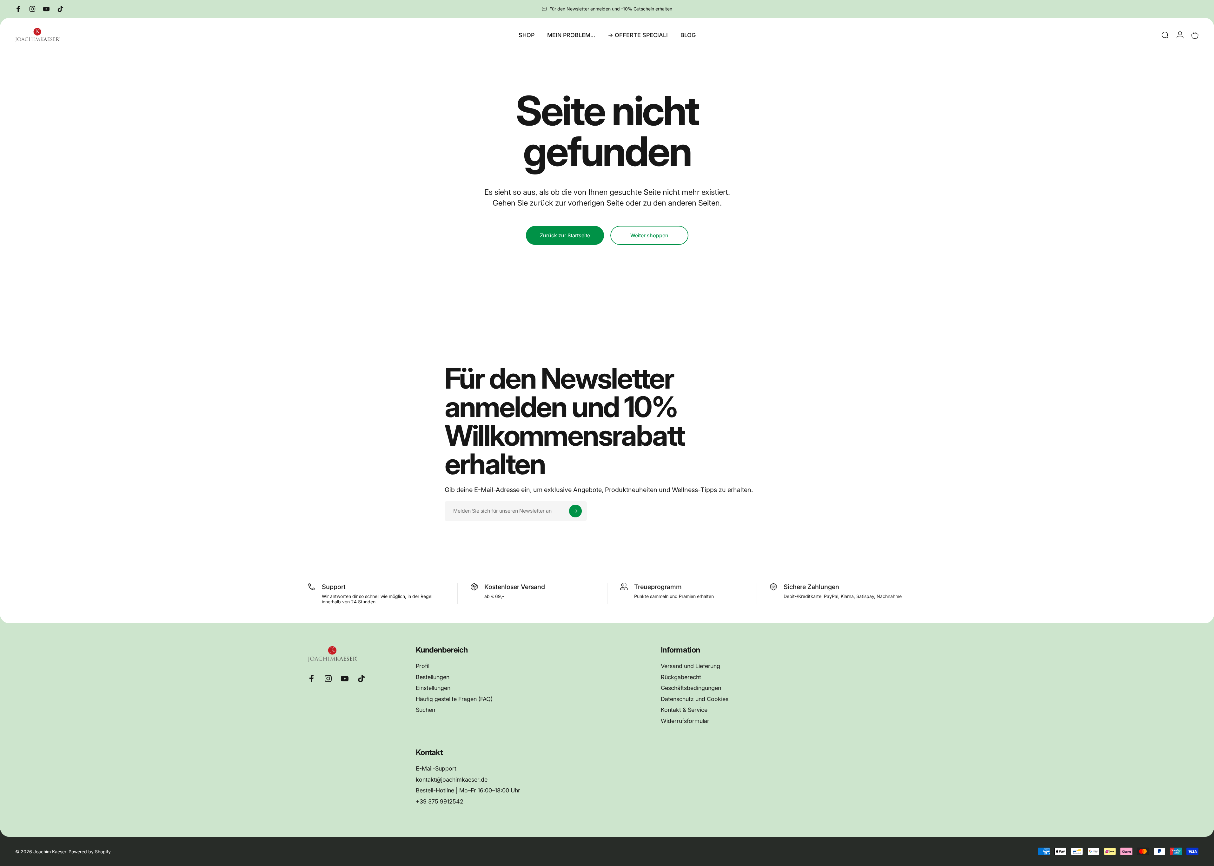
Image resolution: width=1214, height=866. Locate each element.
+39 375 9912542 (439, 801)
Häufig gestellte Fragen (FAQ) (454, 699)
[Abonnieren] (575, 511)
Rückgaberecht (681, 677)
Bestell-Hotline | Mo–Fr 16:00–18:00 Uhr (468, 790)
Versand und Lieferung (690, 666)
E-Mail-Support (436, 768)
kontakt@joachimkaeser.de (452, 779)
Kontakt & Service (684, 709)
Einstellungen (433, 688)
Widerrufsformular (685, 721)
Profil (422, 666)
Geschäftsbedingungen (691, 688)
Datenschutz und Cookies (694, 699)
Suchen (425, 709)
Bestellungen (432, 677)
